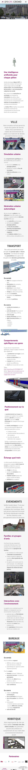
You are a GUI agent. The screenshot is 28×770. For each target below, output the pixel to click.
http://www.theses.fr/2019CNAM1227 (13, 369)
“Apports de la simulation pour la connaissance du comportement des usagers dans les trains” (14, 372)
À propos (4, 768)
